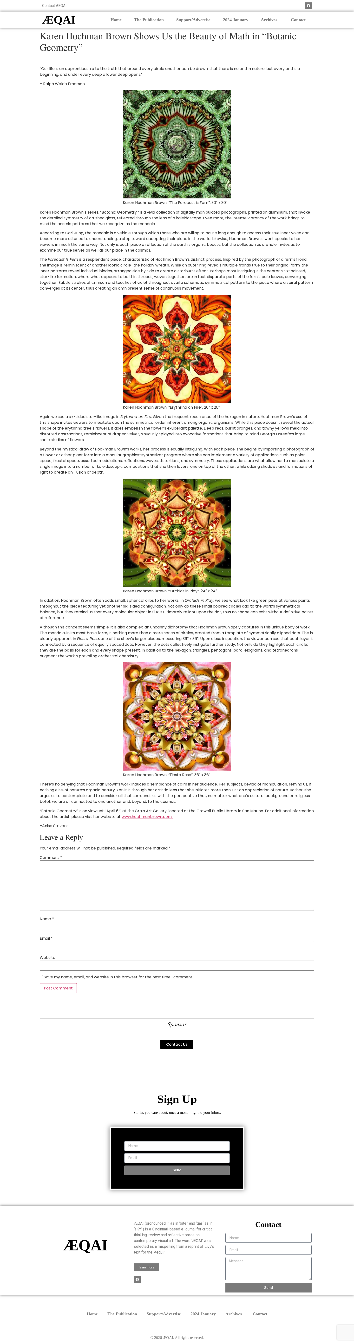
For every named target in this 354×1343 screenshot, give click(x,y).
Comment (51, 858)
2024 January (235, 19)
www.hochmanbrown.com (147, 816)
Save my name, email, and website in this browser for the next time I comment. (118, 977)
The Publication (149, 19)
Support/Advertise (193, 19)
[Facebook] (308, 5)
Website (47, 958)
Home (116, 19)
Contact (298, 19)
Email (46, 938)
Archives (269, 19)
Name (47, 919)
